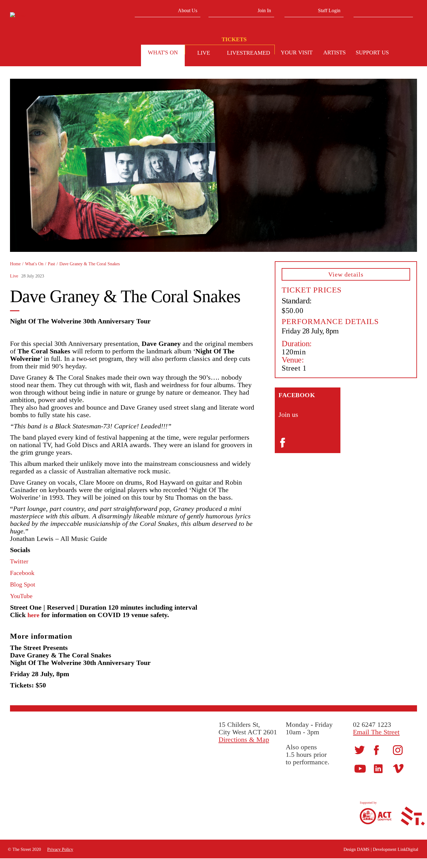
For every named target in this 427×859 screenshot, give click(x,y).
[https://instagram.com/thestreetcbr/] (398, 749)
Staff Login (329, 10)
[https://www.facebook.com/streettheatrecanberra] (376, 749)
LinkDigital (408, 849)
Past (51, 264)
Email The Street (376, 732)
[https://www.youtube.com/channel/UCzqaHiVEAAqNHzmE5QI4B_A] (360, 768)
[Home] (57, 16)
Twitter (19, 561)
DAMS (363, 849)
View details (346, 274)
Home (15, 264)
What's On (34, 264)
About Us (187, 10)
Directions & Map (244, 739)
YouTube (21, 595)
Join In (264, 10)
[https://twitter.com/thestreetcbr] (359, 749)
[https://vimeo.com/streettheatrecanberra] (398, 768)
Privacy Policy (60, 849)
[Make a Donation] (405, 53)
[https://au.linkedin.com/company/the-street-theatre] (378, 768)
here (33, 615)
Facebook (22, 572)
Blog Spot (22, 584)
